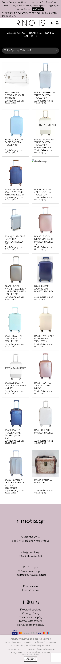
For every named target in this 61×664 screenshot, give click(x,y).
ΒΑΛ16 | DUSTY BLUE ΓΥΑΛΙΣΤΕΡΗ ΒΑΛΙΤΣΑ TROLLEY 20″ (15, 240)
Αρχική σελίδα (16, 33)
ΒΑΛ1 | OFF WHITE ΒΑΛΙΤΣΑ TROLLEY (43, 431)
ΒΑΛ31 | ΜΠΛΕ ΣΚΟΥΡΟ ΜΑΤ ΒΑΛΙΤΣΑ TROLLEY (43, 289)
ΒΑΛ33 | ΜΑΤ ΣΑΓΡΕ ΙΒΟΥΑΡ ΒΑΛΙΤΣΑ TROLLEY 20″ (44, 338)
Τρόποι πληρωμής (30, 617)
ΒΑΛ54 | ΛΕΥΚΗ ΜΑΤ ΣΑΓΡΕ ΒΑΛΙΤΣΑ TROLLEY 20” (44, 95)
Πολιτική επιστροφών (30, 625)
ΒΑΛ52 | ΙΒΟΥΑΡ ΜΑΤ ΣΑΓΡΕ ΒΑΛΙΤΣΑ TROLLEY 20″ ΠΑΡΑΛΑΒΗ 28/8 (45, 144)
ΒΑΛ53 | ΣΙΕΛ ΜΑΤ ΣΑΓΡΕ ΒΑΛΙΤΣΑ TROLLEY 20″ (14, 142)
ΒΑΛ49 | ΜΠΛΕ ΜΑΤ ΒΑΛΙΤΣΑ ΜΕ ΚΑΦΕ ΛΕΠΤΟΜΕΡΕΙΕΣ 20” (14, 192)
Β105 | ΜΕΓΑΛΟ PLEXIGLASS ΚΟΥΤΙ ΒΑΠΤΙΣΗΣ (14, 95)
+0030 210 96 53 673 (30, 556)
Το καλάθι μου (31, 590)
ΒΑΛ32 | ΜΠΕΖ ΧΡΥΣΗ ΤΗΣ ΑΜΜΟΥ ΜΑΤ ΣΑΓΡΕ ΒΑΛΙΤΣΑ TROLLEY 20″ (15, 290)
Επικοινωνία (30, 586)
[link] (30, 23)
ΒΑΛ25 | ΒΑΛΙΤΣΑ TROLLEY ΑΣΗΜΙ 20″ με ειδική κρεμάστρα (15, 484)
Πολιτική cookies (30, 609)
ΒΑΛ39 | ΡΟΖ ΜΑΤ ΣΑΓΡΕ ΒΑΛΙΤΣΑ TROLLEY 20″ (43, 192)
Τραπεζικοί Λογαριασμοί (30, 575)
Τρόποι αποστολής (30, 621)
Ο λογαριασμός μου (30, 571)
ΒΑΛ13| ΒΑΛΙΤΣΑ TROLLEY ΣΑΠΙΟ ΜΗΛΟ (42, 385)
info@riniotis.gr (30, 552)
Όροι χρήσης (30, 613)
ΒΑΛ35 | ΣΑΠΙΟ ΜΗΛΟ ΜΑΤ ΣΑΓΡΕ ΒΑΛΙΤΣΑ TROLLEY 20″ (44, 240)
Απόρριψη (37, 9)
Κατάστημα (30, 567)
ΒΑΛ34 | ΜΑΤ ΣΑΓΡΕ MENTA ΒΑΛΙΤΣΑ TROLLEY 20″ (15, 338)
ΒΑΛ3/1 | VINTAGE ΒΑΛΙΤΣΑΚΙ (43, 481)
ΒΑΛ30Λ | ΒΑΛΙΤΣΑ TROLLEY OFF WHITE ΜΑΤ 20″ (15, 385)
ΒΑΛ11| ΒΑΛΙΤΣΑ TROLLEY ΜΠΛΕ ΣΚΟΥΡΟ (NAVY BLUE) (13, 434)
